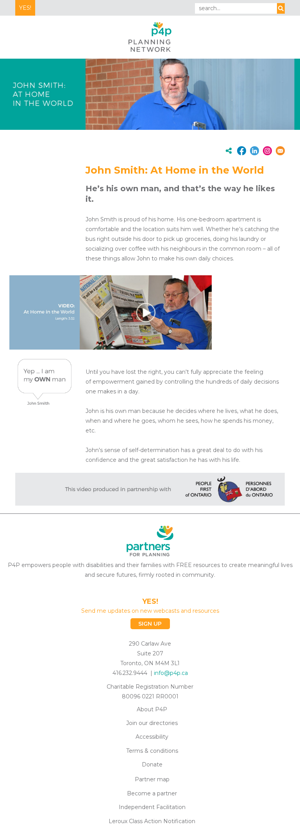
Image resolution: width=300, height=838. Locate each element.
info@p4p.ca (171, 673)
